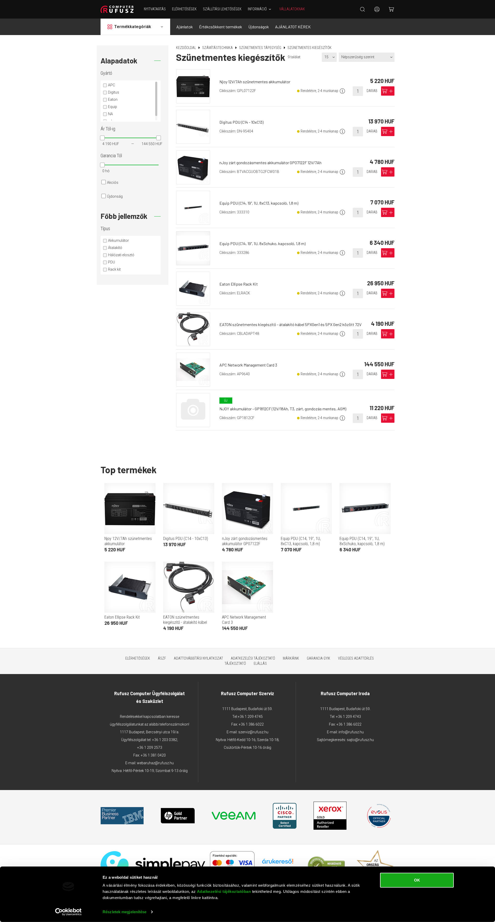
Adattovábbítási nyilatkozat (198, 658)
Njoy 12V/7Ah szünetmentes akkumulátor (254, 81)
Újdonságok (258, 26)
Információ (257, 9)
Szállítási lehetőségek (222, 9)
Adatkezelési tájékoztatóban (224, 891)
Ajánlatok (184, 26)
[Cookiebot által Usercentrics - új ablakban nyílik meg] (68, 912)
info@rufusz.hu (351, 732)
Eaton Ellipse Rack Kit (238, 283)
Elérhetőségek (184, 9)
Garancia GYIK (318, 658)
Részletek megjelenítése (124, 912)
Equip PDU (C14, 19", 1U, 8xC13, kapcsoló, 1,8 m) (258, 203)
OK (417, 880)
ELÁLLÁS (260, 663)
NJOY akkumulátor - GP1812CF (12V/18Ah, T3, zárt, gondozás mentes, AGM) (282, 408)
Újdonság (115, 196)
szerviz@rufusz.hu (253, 732)
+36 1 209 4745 (250, 717)
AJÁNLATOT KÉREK (293, 26)
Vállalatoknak (292, 9)
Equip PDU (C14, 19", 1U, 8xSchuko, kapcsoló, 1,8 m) (262, 243)
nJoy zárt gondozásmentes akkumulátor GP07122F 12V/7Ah (270, 162)
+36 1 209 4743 (348, 717)
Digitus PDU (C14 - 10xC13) (241, 122)
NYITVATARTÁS (155, 9)
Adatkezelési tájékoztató (253, 658)
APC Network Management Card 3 (248, 364)
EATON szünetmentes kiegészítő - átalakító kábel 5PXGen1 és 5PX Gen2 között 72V (290, 324)
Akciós (112, 182)
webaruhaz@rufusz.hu (155, 763)
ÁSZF (162, 658)
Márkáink (291, 658)
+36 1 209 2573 (149, 747)
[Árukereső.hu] (277, 863)
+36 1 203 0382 (164, 740)
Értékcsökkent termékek (220, 26)
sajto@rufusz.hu (360, 740)
